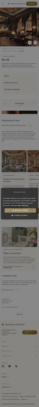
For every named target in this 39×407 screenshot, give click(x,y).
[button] (20, 215)
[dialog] (19, 203)
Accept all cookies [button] (20, 210)
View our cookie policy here (19, 205)
